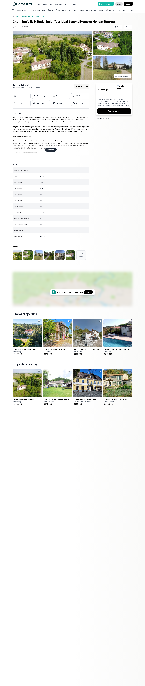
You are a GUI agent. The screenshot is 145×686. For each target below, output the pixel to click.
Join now (128, 4)
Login (119, 4)
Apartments (112, 10)
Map (50, 4)
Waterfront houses (38, 10)
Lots (90, 10)
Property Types (70, 4)
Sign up (88, 292)
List (17, 16)
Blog (80, 4)
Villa (42, 16)
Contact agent (114, 111)
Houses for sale (25, 16)
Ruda (37, 16)
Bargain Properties (78, 10)
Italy (33, 16)
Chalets (123, 10)
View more (51, 150)
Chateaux (100, 10)
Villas (51, 10)
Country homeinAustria (82, 402)
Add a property (107, 4)
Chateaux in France (21, 10)
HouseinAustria (49, 402)
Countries (58, 4)
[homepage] (13, 16)
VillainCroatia (109, 402)
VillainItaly (17, 352)
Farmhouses (62, 10)
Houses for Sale (41, 4)
